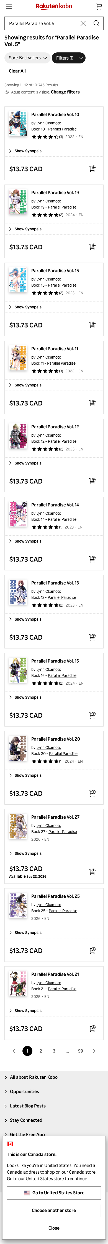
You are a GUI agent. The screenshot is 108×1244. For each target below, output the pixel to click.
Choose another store (54, 1210)
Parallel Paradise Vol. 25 (55, 896)
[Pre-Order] (92, 872)
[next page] (94, 1051)
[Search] (96, 23)
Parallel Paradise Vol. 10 (55, 114)
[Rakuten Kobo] (54, 6)
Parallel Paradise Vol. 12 (55, 426)
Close (54, 1228)
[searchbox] (42, 23)
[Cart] (99, 6)
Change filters (65, 92)
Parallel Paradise (62, 129)
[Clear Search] (83, 23)
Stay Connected (26, 1120)
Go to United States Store (58, 1192)
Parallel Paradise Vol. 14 (55, 505)
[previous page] (14, 1051)
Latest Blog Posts (28, 1106)
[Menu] (9, 6)
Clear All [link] (17, 71)
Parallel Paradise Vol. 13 (55, 583)
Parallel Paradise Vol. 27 (55, 817)
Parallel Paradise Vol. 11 (54, 348)
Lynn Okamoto (49, 123)
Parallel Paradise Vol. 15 (55, 270)
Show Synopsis (28, 150)
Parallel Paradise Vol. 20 (55, 739)
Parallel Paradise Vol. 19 (55, 192)
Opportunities (24, 1091)
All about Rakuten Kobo (34, 1077)
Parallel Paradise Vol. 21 (55, 974)
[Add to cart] (92, 168)
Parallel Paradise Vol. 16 (55, 661)
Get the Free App (27, 1134)
